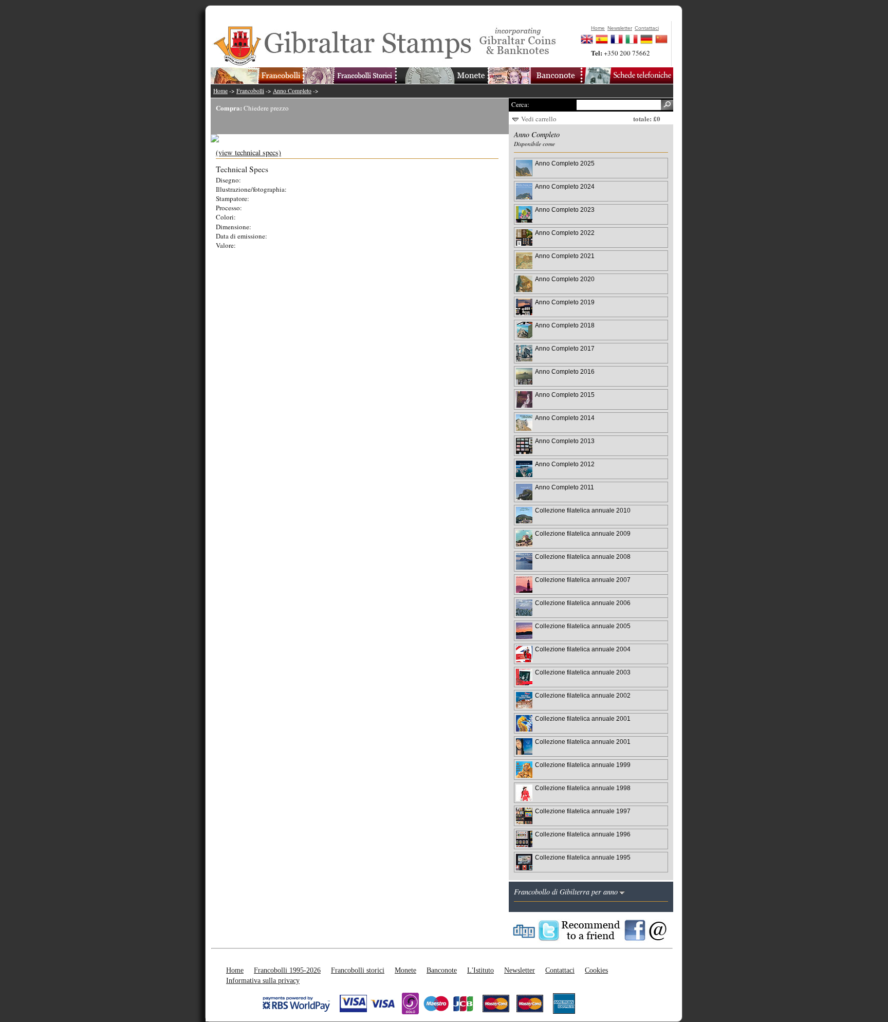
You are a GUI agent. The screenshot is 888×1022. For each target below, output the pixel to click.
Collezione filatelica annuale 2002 (583, 695)
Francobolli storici (357, 970)
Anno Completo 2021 (565, 255)
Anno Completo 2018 (565, 325)
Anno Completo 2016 (565, 371)
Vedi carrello (539, 118)
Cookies (596, 970)
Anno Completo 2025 (565, 163)
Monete (405, 970)
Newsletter (519, 970)
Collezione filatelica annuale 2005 (583, 626)
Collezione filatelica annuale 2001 (583, 718)
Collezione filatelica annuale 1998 (583, 787)
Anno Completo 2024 (565, 186)
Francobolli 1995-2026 (287, 970)
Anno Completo (292, 91)
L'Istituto (480, 970)
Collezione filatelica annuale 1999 (583, 764)
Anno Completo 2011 (564, 487)
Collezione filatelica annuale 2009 (583, 533)
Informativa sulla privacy (263, 980)
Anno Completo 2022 (565, 232)
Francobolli (250, 91)
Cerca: (520, 104)
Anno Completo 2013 (565, 440)
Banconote (442, 970)
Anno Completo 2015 (565, 394)
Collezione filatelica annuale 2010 (583, 510)
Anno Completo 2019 (565, 302)
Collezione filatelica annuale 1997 (583, 811)
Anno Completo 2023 (565, 209)
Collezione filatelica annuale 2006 (583, 602)
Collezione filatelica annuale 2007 (583, 579)
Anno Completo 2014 (565, 417)
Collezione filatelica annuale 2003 (583, 672)
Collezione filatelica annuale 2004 (583, 649)
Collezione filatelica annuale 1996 (583, 834)
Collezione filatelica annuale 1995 (583, 857)
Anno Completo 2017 (565, 348)
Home (220, 91)
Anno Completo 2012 (565, 464)
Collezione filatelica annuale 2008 (583, 556)
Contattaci (560, 970)
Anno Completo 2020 (565, 279)
